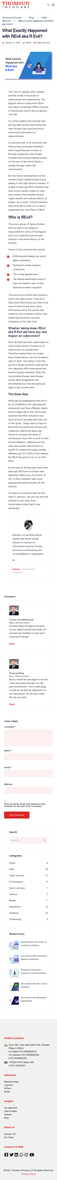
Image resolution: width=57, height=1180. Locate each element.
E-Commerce (16, 881)
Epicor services (17, 888)
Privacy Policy (28, 1174)
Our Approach (10, 1108)
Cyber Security (43, 43)
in (13, 560)
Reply (12, 643)
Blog (6, 1118)
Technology (15, 919)
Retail (7, 1091)
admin (28, 43)
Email (7, 767)
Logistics (8, 1085)
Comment (10, 727)
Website (8, 784)
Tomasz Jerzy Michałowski (21, 620)
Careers (8, 1114)
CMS (11, 869)
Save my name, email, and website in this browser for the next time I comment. (24, 805)
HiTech (7, 1088)
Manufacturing (11, 1081)
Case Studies (10, 1111)
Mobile (12, 900)
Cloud (12, 863)
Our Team (9, 1137)
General (13, 894)
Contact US (9, 1134)
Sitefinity (14, 913)
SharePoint (15, 906)
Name (8, 751)
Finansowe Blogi (16, 673)
